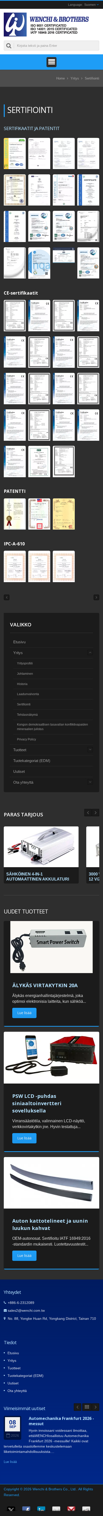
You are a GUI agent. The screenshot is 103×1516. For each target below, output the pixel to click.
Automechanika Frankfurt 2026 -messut (61, 1421)
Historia (22, 684)
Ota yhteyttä (23, 782)
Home (60, 78)
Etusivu (19, 642)
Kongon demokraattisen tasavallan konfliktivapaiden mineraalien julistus (52, 727)
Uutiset (19, 771)
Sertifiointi (92, 78)
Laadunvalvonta (28, 694)
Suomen (90, 5)
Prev (95, 812)
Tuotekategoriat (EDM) (31, 761)
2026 (15, 1436)
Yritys (74, 78)
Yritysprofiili (25, 663)
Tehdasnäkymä (27, 714)
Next (88, 812)
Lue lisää (24, 1012)
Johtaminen (25, 673)
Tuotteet (19, 750)
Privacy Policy (26, 739)
